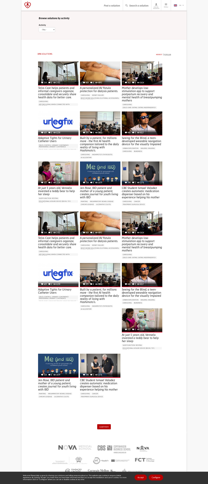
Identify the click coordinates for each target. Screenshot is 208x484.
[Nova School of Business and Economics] (143, 448)
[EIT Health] (111, 460)
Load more (104, 427)
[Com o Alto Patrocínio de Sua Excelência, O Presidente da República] (70, 460)
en (180, 5)
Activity (42, 25)
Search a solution (138, 5)
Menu (166, 7)
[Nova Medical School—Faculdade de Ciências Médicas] (75, 447)
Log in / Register (156, 7)
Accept (141, 477)
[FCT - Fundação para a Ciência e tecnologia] (145, 459)
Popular (167, 55)
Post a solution (112, 5)
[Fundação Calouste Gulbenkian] (74, 471)
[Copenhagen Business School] (114, 449)
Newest (159, 55)
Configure (156, 477)
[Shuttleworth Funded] (132, 471)
